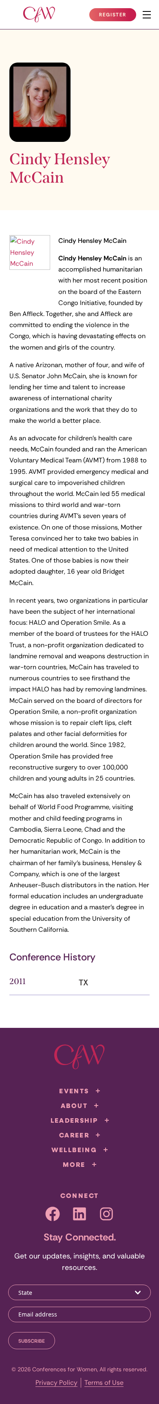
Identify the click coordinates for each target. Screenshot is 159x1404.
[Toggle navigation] (147, 15)
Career (74, 1134)
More (74, 1164)
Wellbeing (74, 1149)
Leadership (74, 1120)
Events (74, 1090)
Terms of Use (104, 1382)
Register (117, 16)
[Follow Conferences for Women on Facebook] (52, 1213)
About (74, 1105)
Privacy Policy (56, 1382)
